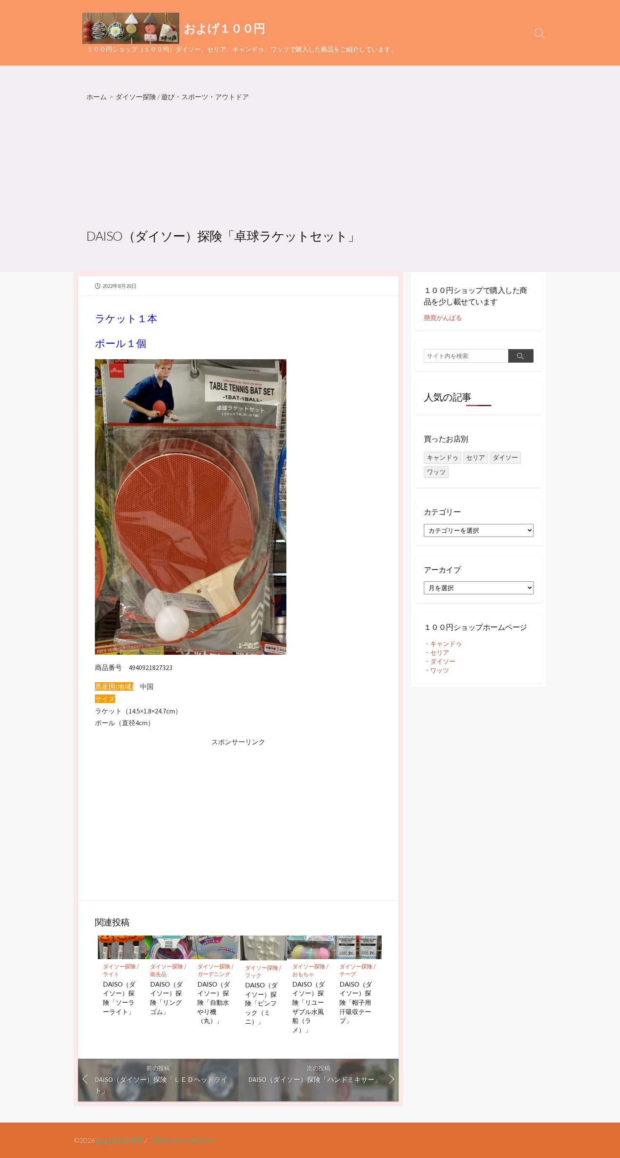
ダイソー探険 (136, 96)
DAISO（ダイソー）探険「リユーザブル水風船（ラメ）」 (308, 1006)
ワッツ (436, 472)
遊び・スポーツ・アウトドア (205, 96)
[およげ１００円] (130, 28)
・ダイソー (440, 661)
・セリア (436, 652)
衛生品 (158, 974)
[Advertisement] (310, 166)
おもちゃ (303, 974)
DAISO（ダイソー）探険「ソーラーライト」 (119, 997)
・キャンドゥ (443, 644)
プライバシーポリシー (182, 1140)
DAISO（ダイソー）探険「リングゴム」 (166, 997)
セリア (475, 457)
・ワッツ (436, 670)
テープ (348, 974)
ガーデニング (213, 974)
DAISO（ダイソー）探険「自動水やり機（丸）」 (213, 1002)
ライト (111, 974)
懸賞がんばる (443, 318)
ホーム (96, 96)
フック (253, 975)
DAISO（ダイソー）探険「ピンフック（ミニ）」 (261, 1003)
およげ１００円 (119, 1140)
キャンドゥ (442, 457)
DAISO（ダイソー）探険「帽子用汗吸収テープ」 (356, 1002)
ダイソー (505, 457)
